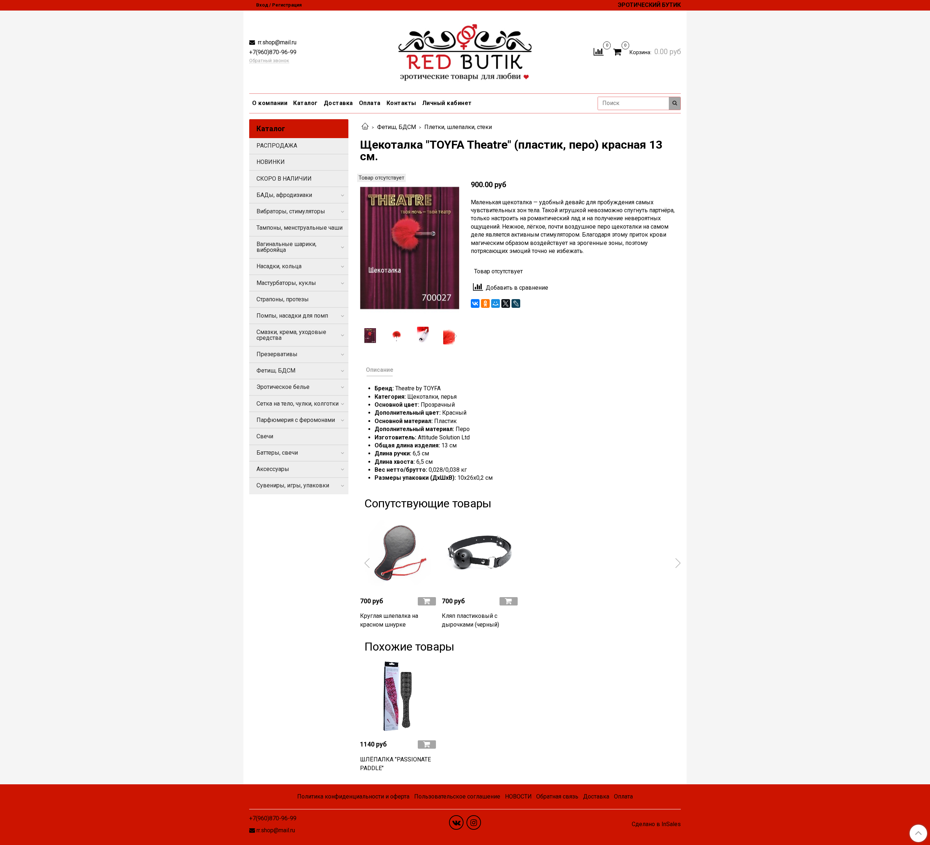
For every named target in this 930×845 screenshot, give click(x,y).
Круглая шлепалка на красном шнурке (389, 620)
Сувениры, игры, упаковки (292, 485)
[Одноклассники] (485, 303)
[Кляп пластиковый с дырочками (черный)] (480, 553)
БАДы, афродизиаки (284, 195)
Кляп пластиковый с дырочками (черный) (470, 620)
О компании (269, 103)
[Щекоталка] (409, 247)
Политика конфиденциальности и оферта (353, 796)
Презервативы (277, 354)
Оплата (370, 103)
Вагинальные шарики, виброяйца (286, 247)
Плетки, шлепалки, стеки (458, 127)
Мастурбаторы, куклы (286, 282)
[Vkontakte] (456, 822)
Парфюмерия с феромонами (295, 420)
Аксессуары (272, 469)
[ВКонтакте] (475, 303)
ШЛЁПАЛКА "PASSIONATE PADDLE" (395, 764)
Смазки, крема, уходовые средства (291, 335)
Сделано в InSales (656, 824)
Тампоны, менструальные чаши (299, 227)
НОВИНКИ (270, 161)
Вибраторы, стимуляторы (290, 211)
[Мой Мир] (495, 303)
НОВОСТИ (518, 796)
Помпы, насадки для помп (292, 315)
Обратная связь (557, 796)
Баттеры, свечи (277, 452)
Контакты (401, 103)
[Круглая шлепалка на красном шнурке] (398, 553)
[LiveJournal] (516, 303)
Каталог (305, 103)
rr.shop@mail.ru (276, 42)
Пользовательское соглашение (457, 796)
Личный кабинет (447, 103)
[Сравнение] (598, 51)
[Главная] (365, 127)
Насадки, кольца (279, 266)
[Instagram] (473, 822)
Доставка (338, 103)
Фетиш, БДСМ (396, 127)
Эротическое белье (283, 386)
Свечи (264, 436)
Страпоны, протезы (282, 299)
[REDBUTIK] (465, 50)
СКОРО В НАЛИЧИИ (284, 178)
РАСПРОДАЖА (276, 145)
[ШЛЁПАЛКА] (398, 696)
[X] (505, 303)
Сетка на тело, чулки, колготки (297, 403)
